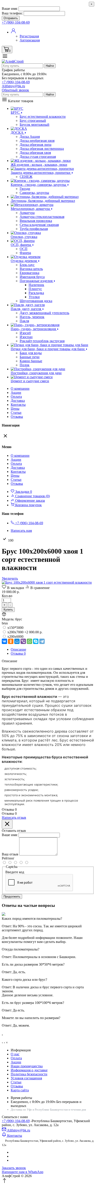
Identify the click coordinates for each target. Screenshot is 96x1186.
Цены (15, 408)
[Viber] (23, 641)
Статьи (16, 412)
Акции (16, 1062)
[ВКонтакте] (4, 641)
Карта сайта (20, 1090)
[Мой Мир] (17, 641)
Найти (50, 65)
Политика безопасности (29, 1074)
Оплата (16, 396)
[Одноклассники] (10, 641)
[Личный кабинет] (13, 32)
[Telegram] (42, 641)
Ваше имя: (10, 8)
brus (5, 623)
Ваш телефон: (12, 13)
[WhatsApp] (29, 641)
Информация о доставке (29, 1070)
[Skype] (35, 641)
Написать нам (21, 530)
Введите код (14, 872)
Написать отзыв (14, 817)
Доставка (18, 400)
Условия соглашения (26, 1078)
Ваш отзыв (10, 854)
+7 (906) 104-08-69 (16, 1121)
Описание (18, 649)
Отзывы (17, 416)
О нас (15, 1054)
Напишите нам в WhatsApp (22, 1172)
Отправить (11, 18)
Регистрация (29, 36)
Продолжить (12, 896)
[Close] (7, 824)
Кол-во (7, 596)
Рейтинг (8, 858)
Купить (8, 609)
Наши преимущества (27, 1066)
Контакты (18, 404)
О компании (20, 388)
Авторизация (30, 40)
